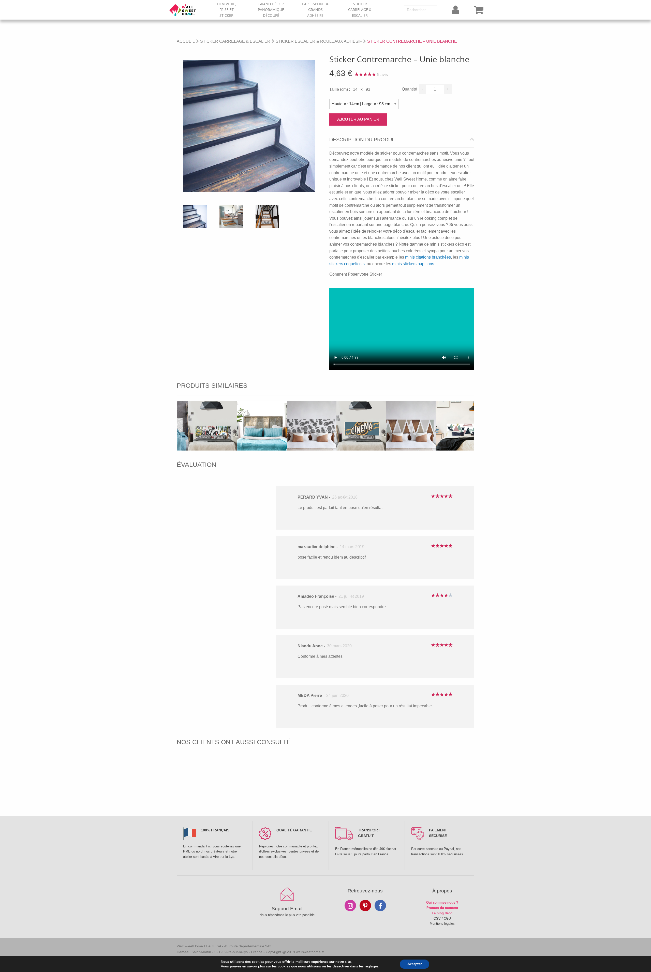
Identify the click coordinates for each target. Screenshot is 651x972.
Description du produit (362, 139)
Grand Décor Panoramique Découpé (271, 10)
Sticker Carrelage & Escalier (360, 10)
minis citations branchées (428, 257)
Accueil (186, 41)
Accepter (414, 964)
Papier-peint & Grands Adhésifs (315, 10)
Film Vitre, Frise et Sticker (226, 10)
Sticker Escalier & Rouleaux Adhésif (319, 41)
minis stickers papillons (413, 264)
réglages (371, 966)
